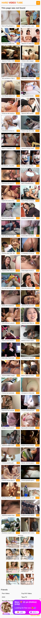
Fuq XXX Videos (26, 593)
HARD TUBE (12, 2)
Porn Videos (6, 593)
